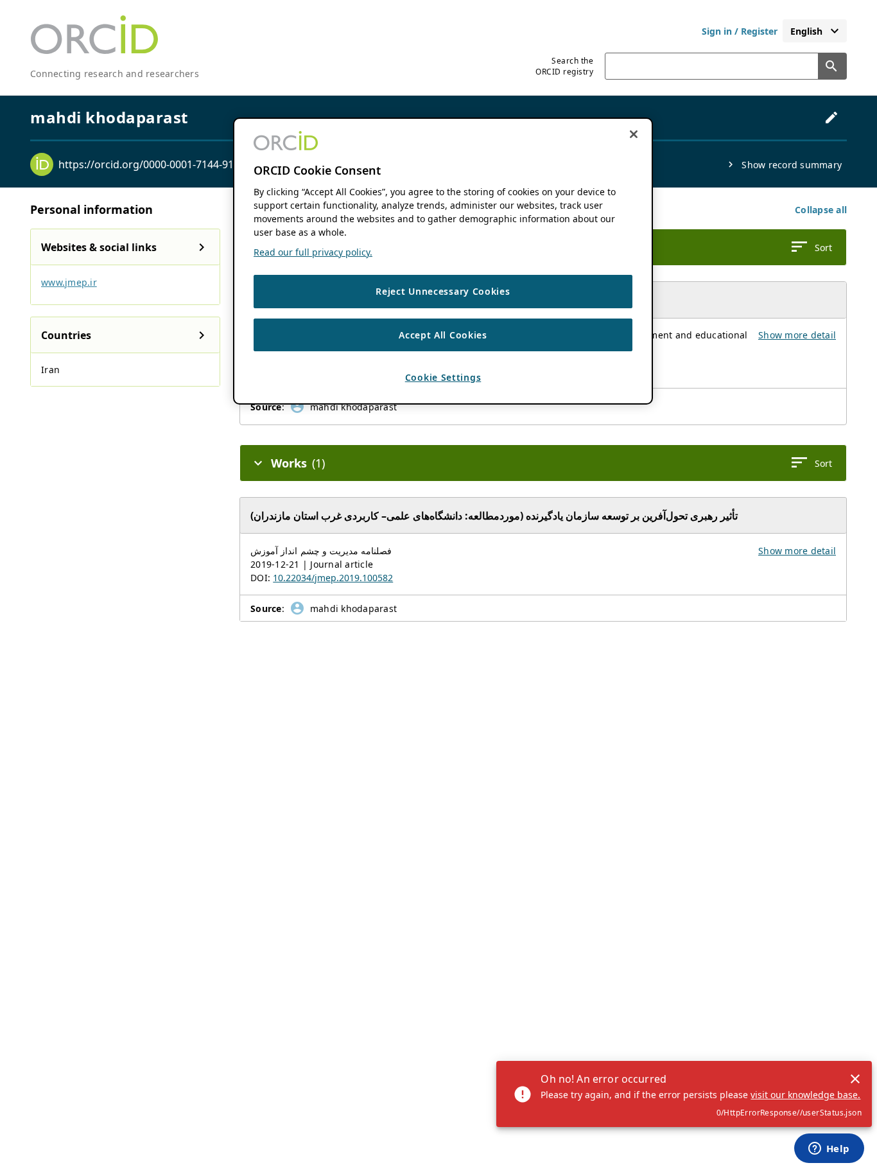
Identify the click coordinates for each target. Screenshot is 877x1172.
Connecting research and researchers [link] (114, 73)
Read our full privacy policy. (313, 252)
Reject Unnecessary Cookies (443, 291)
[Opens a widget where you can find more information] (829, 1149)
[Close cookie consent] (634, 134)
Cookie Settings (443, 377)
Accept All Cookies (443, 334)
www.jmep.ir (69, 282)
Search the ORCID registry (564, 66)
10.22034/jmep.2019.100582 (333, 578)
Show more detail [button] (797, 335)
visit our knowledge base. (805, 1095)
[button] (821, 210)
